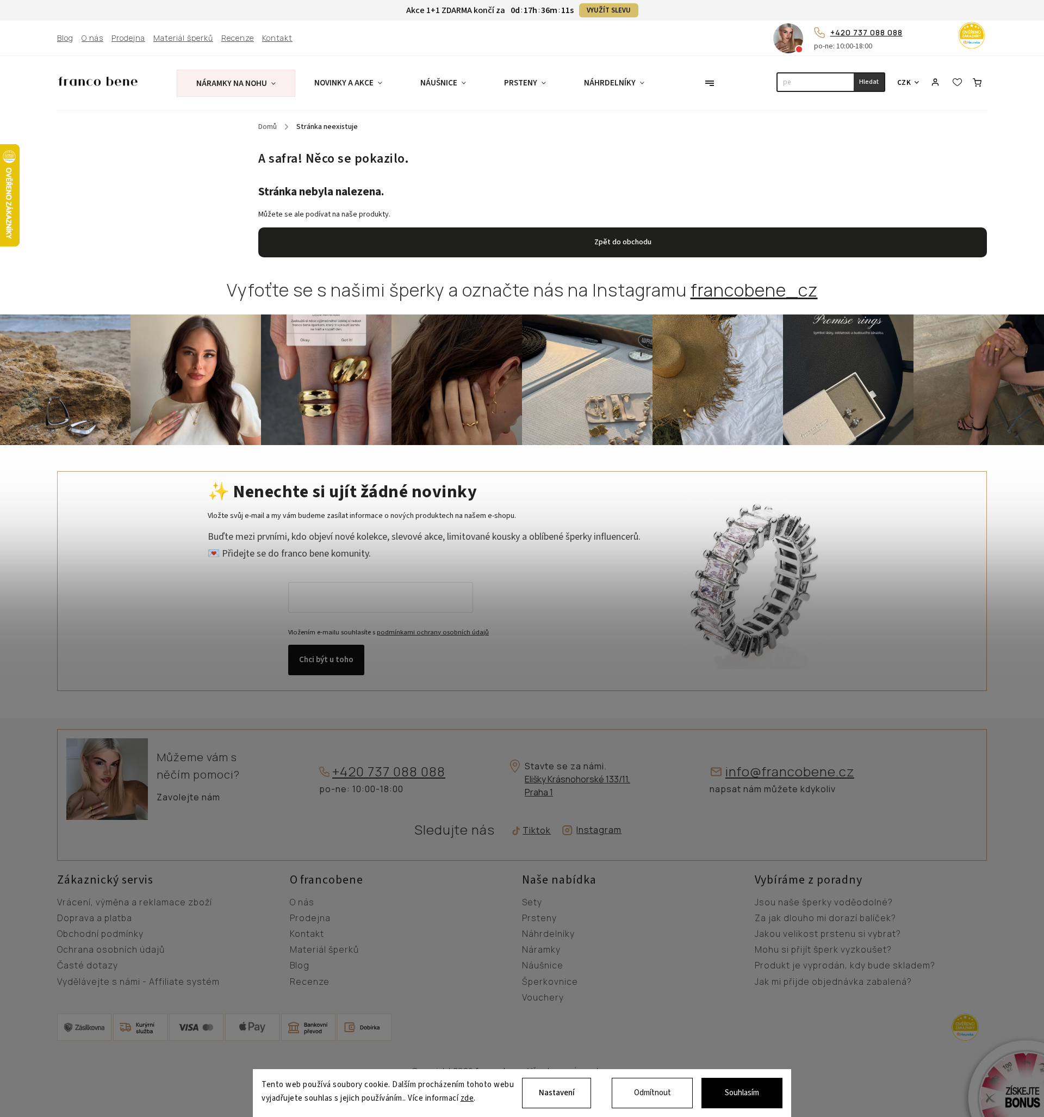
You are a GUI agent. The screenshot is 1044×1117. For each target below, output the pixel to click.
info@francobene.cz (789, 772)
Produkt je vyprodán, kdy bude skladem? (845, 965)
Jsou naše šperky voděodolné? (824, 902)
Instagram (599, 830)
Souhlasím (742, 1093)
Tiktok (533, 830)
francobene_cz (754, 290)
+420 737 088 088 (866, 32)
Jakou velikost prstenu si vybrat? (828, 934)
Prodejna (128, 38)
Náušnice (542, 965)
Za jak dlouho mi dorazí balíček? (825, 918)
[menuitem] (236, 83)
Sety (532, 902)
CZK (904, 82)
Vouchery (543, 997)
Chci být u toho (326, 659)
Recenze (237, 38)
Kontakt (277, 38)
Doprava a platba (94, 918)
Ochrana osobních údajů (111, 950)
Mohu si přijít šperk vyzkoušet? (823, 950)
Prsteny (539, 918)
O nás (92, 38)
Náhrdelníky (548, 934)
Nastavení (557, 1093)
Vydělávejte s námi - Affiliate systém (138, 982)
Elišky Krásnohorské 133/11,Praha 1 (577, 785)
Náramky (541, 950)
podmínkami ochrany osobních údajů (433, 632)
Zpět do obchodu (622, 242)
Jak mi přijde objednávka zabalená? (833, 982)
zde (467, 1098)
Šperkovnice (550, 982)
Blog (65, 38)
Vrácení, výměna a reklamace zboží (134, 902)
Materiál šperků (183, 38)
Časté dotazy (87, 965)
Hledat (869, 82)
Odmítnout (652, 1093)
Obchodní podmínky (100, 934)
